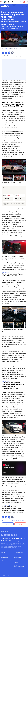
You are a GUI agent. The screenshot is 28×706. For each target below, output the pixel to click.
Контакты (16, 562)
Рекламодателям (18, 555)
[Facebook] (2, 535)
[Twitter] (5, 535)
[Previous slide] (3, 167)
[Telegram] (12, 535)
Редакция (16, 560)
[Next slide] (24, 167)
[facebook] (6, 52)
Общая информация (18, 552)
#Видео (22, 520)
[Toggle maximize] (24, 161)
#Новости (4, 520)
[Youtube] (8, 535)
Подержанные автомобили (7, 560)
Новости (3, 552)
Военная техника (4, 557)
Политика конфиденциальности (19, 566)
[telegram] (3, 52)
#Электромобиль (14, 520)
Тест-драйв (3, 555)
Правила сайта (17, 557)
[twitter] (9, 52)
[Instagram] (15, 535)
